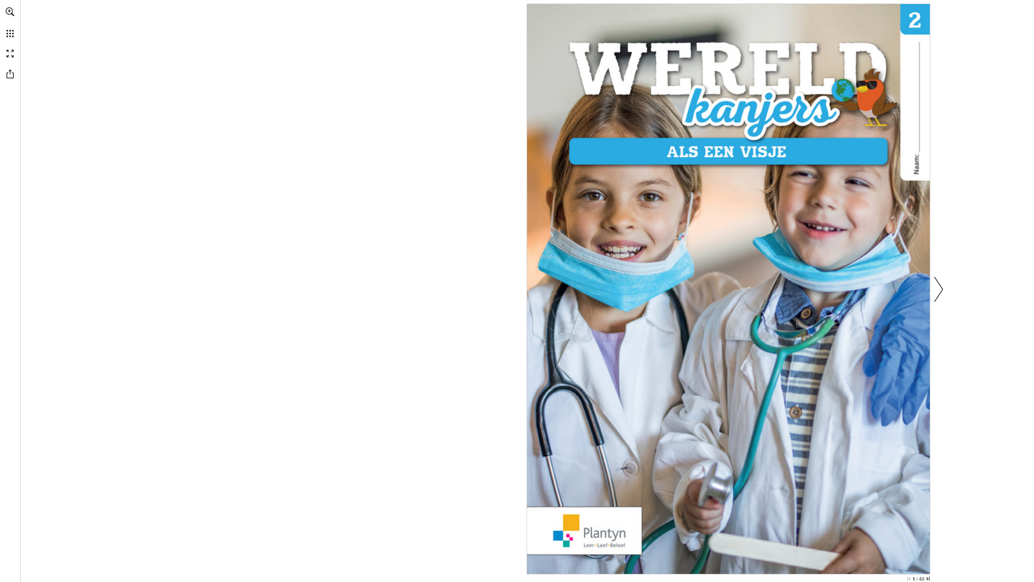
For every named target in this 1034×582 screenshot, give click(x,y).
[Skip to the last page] (928, 579)
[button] (10, 12)
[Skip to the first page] (908, 579)
